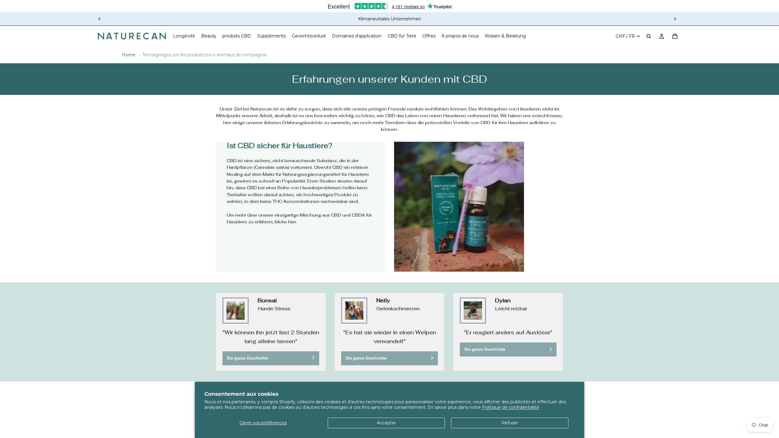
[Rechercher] (648, 36)
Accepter (386, 423)
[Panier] (675, 36)
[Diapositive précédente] (99, 19)
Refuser (509, 423)
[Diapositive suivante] (675, 19)
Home (128, 54)
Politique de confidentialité (510, 407)
